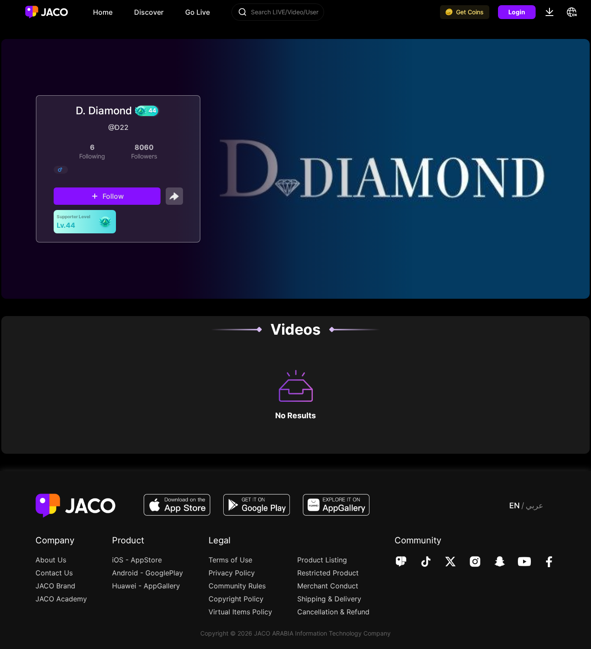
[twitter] (444, 562)
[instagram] (469, 562)
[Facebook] (543, 562)
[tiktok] (420, 562)
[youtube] (518, 562)
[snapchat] (494, 562)
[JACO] (401, 562)
